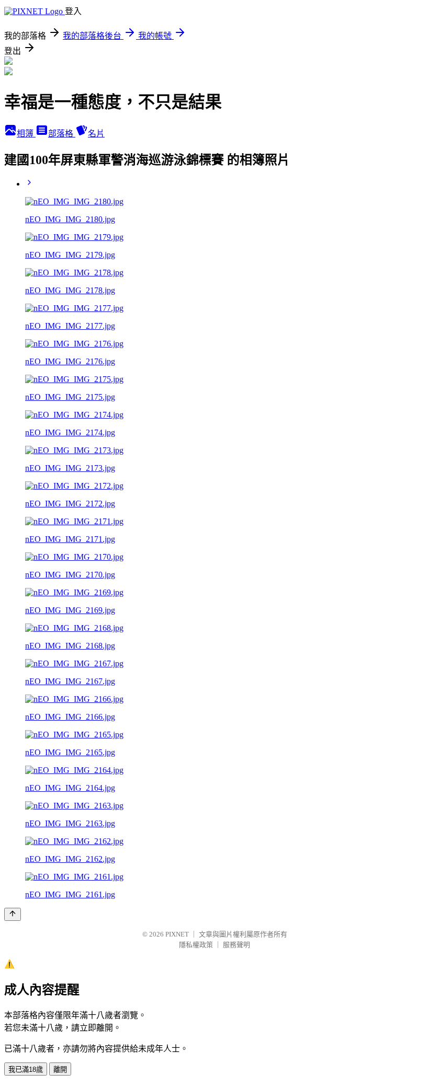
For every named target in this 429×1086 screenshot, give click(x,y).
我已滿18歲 (25, 1069)
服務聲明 (236, 945)
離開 (60, 1069)
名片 (96, 133)
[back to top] (12, 914)
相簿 (26, 133)
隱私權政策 (196, 945)
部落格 (61, 133)
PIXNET (177, 934)
